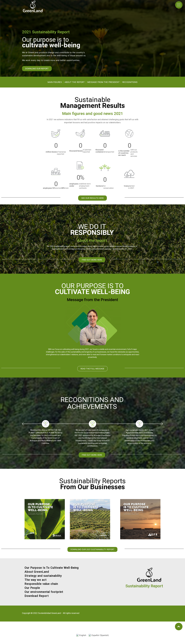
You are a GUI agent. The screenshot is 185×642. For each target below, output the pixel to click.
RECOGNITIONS (129, 82)
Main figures (55, 82)
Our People (32, 588)
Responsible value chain (41, 584)
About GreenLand (37, 571)
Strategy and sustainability (43, 576)
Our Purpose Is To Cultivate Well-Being (52, 567)
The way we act (36, 580)
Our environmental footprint (44, 592)
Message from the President (103, 82)
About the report (75, 82)
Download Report (37, 596)
